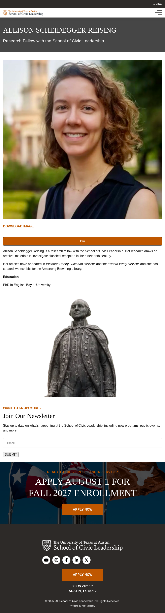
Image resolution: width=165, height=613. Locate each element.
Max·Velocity (88, 606)
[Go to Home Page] (23, 13)
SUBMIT (11, 454)
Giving (157, 3)
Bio (82, 241)
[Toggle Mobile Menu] (158, 12)
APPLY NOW (82, 509)
